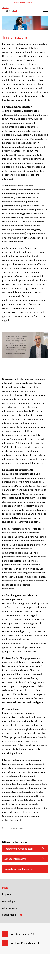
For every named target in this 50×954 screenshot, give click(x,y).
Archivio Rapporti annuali (25, 943)
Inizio (5, 888)
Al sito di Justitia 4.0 (23, 934)
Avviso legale (9, 901)
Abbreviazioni (10, 908)
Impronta (7, 894)
